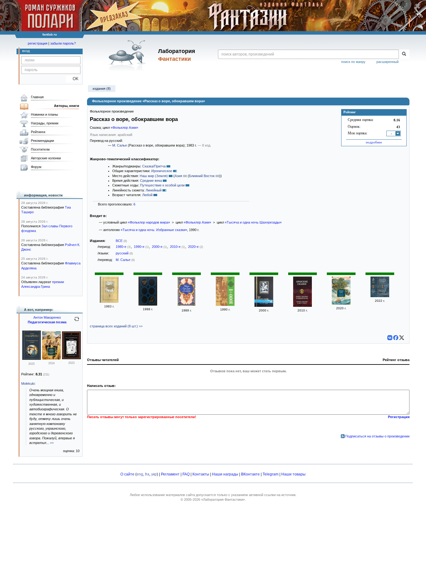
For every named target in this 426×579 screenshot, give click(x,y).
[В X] (401, 337)
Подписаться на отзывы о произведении (377, 436)
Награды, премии (44, 123)
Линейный (154, 190)
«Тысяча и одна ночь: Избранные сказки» (154, 230)
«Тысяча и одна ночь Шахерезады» (253, 222)
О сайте (127, 474)
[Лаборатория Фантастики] (128, 55)
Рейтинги (38, 132)
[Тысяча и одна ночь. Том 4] (109, 301)
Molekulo (28, 383)
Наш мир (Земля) (154, 176)
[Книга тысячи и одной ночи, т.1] (302, 305)
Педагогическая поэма (47, 322)
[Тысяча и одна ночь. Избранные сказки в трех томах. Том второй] (148, 304)
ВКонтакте (250, 474)
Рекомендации (42, 140)
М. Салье (119, 145)
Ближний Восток (202, 176)
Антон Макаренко (47, 317)
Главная (37, 97)
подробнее (374, 142)
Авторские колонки (46, 158)
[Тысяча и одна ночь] (225, 304)
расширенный (387, 62)
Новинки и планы (44, 114)
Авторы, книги (66, 106)
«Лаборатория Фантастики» (223, 499)
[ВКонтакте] (389, 337)
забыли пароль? (63, 43)
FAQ (186, 474)
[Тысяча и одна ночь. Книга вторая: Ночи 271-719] (341, 303)
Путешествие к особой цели (162, 185)
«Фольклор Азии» (124, 127)
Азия (178, 176)
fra (147, 474)
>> (52, 443)
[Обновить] (76, 321)
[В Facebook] (395, 337)
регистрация (37, 43)
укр (154, 474)
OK (73, 78)
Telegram (270, 474)
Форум (36, 167)
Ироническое (161, 171)
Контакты (200, 474)
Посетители (40, 149)
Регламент (170, 474)
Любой (147, 195)
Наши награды (225, 474)
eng (140, 474)
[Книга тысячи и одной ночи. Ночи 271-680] (264, 305)
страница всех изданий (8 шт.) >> (116, 326)
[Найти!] (404, 54)
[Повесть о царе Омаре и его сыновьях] (186, 305)
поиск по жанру (353, 62)
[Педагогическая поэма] (31, 358)
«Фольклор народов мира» (149, 222)
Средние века (151, 180)
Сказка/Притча (154, 166)
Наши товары (293, 474)
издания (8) (102, 88)
